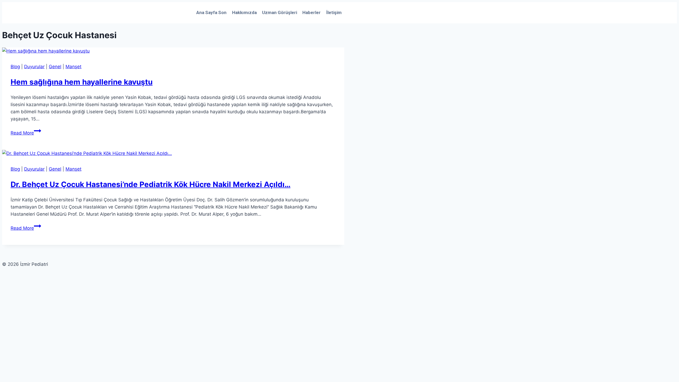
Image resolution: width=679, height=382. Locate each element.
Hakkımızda (244, 12)
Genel (55, 66)
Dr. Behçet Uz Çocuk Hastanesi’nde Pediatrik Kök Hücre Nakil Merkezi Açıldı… (150, 184)
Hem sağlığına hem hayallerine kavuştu (82, 81)
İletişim (334, 12)
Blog (15, 66)
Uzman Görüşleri (279, 12)
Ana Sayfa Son (211, 12)
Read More (26, 133)
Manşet (73, 66)
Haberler (311, 12)
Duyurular (34, 66)
